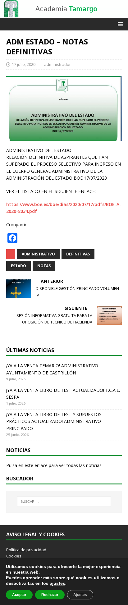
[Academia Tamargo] (64, 14)
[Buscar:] (64, 501)
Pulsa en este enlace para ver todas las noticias (54, 465)
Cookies (13, 556)
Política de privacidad (26, 549)
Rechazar (49, 595)
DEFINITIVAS (78, 254)
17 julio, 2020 (23, 64)
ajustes (57, 583)
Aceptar (19, 595)
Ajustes (80, 595)
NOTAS (44, 265)
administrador (57, 64)
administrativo (38, 254)
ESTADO (18, 265)
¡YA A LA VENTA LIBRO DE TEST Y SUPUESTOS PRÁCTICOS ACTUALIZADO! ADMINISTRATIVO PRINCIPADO (54, 421)
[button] (119, 23)
